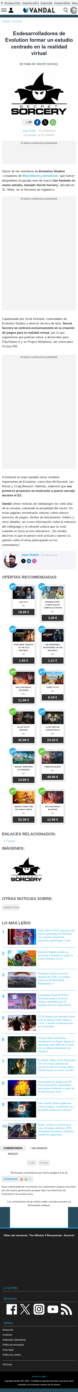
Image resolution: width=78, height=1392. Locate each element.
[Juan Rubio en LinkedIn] (29, 561)
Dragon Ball (46, 3)
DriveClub (50, 176)
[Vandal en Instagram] (39, 1309)
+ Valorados (38, 1148)
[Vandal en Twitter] (25, 1309)
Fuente (11, 841)
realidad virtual (11, 907)
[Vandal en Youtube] (53, 1309)
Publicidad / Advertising (14, 1340)
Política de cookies (12, 1355)
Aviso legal (8, 1350)
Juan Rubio (29, 130)
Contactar (7, 1335)
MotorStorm (31, 176)
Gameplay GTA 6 (30, 3)
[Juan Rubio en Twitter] (23, 561)
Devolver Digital (62, 3)
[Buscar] (65, 10)
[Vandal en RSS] (66, 1309)
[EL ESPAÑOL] (73, 10)
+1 (29, 1179)
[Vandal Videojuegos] (39, 10)
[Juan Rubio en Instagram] (34, 561)
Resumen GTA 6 (12, 3)
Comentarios (12, 1148)
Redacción (8, 1330)
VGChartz (7, 1364)
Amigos (13, 1153)
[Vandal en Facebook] (11, 1309)
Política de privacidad (13, 1345)
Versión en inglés (39, 1376)
